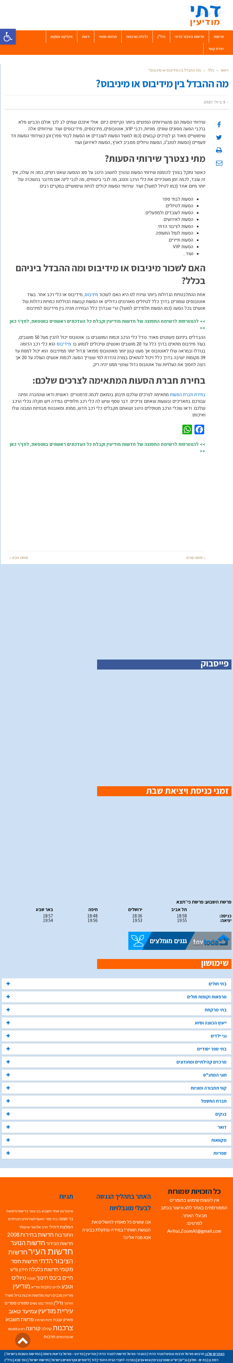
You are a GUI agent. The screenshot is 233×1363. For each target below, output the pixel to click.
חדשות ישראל (39, 1360)
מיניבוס (91, 294)
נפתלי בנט (45, 1303)
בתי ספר (52, 1219)
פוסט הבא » (18, 557)
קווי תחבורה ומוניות (209, 1088)
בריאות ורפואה (17, 1211)
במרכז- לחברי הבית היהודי (117, 1360)
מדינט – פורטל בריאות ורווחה (63, 1353)
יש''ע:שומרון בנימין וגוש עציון (158, 1360)
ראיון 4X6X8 (16, 1329)
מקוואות (219, 1140)
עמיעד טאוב (22, 1311)
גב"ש (183, 1360)
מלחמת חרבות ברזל (29, 1295)
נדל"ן (58, 1302)
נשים (33, 1303)
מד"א (35, 1287)
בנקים (221, 1114)
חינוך (42, 1277)
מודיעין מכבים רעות (59, 1295)
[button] (8, 37)
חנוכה (31, 1278)
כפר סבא (21, 1360)
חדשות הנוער (28, 1243)
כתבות (46, 1286)
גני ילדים (219, 1036)
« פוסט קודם (195, 557)
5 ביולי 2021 (214, 102)
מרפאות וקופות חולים (207, 996)
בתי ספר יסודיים (212, 1049)
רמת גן (213, 1360)
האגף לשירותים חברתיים (26, 1219)
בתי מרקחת (215, 1009)
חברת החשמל (214, 1101)
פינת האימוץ (43, 1320)
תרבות (50, 1336)
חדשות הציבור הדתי (40, 1256)
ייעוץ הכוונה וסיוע (211, 1023)
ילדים (56, 1287)
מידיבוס (63, 344)
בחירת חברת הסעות (187, 394)
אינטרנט (66, 1211)
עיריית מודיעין (55, 1311)
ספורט (23, 1302)
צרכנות (63, 1328)
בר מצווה (66, 1218)
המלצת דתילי (61, 1226)
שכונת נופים (64, 1337)
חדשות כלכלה (44, 1269)
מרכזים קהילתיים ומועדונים (202, 1062)
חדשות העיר (50, 1251)
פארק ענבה (63, 1319)
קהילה (47, 1328)
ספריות (220, 1153)
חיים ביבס (61, 1277)
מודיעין (21, 1286)
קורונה (33, 1328)
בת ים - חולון (198, 1360)
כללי (211, 70)
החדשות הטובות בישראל (23, 1353)
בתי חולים (218, 983)
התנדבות (64, 1235)
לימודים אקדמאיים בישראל (70, 1360)
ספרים (10, 1303)
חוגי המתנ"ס (215, 1075)
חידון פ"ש (19, 1269)
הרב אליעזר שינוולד (33, 1227)
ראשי (224, 70)
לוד (93, 1360)
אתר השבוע (50, 1211)
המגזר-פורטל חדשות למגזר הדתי (122, 1353)
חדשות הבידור (59, 1243)
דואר (222, 1127)
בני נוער (35, 1211)
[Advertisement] (107, 499)
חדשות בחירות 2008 (30, 1234)
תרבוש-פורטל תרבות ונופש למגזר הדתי (176, 1353)
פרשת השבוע (19, 1319)
